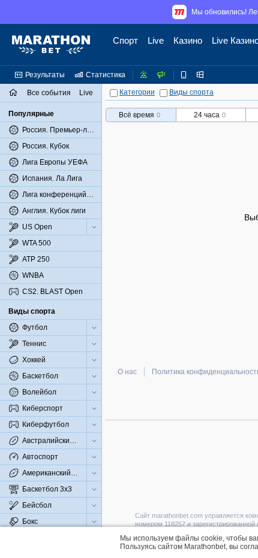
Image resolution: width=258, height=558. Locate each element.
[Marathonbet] (51, 45)
